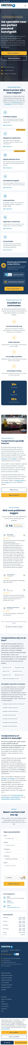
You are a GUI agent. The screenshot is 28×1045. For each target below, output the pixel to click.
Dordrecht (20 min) (17, 671)
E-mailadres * (7, 849)
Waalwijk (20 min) (6, 675)
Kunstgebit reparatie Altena (9, 715)
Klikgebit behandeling (6, 980)
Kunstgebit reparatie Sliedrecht (10, 722)
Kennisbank (4, 996)
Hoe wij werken (5, 1006)
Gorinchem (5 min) (6, 667)
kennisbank (8, 104)
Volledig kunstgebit (6, 973)
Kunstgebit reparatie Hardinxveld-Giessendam (13, 704)
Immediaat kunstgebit (6, 977)
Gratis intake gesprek (8, 70)
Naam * (5, 835)
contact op (8, 482)
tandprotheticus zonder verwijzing (10, 799)
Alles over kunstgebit (6, 999)
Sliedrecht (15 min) (19, 675)
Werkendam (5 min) (19, 667)
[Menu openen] (25, 5)
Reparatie (3, 989)
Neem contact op (14, 495)
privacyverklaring (5, 1028)
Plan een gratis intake (13, 288)
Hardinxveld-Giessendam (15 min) (10, 678)
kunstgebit (4, 459)
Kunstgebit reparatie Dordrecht (10, 718)
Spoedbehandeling (5, 987)
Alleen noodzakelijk (14, 1036)
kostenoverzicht (16, 102)
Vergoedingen (4, 1004)
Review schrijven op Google (15, 626)
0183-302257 (6, 1)
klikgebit (14, 459)
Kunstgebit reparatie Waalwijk (9, 726)
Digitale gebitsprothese (7, 975)
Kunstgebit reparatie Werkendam (10, 711)
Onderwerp (6, 856)
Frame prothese (5, 982)
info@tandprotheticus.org (13, 907)
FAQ (2, 1011)
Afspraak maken (21, 1042)
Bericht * (6, 862)
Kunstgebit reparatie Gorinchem (10, 707)
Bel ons (8, 1042)
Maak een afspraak (13, 53)
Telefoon (6, 842)
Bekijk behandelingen (14, 58)
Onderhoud (4, 1008)
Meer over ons (14, 490)
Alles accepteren (14, 1032)
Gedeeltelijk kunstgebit (6, 984)
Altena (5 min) (5, 671)
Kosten (2, 1001)
